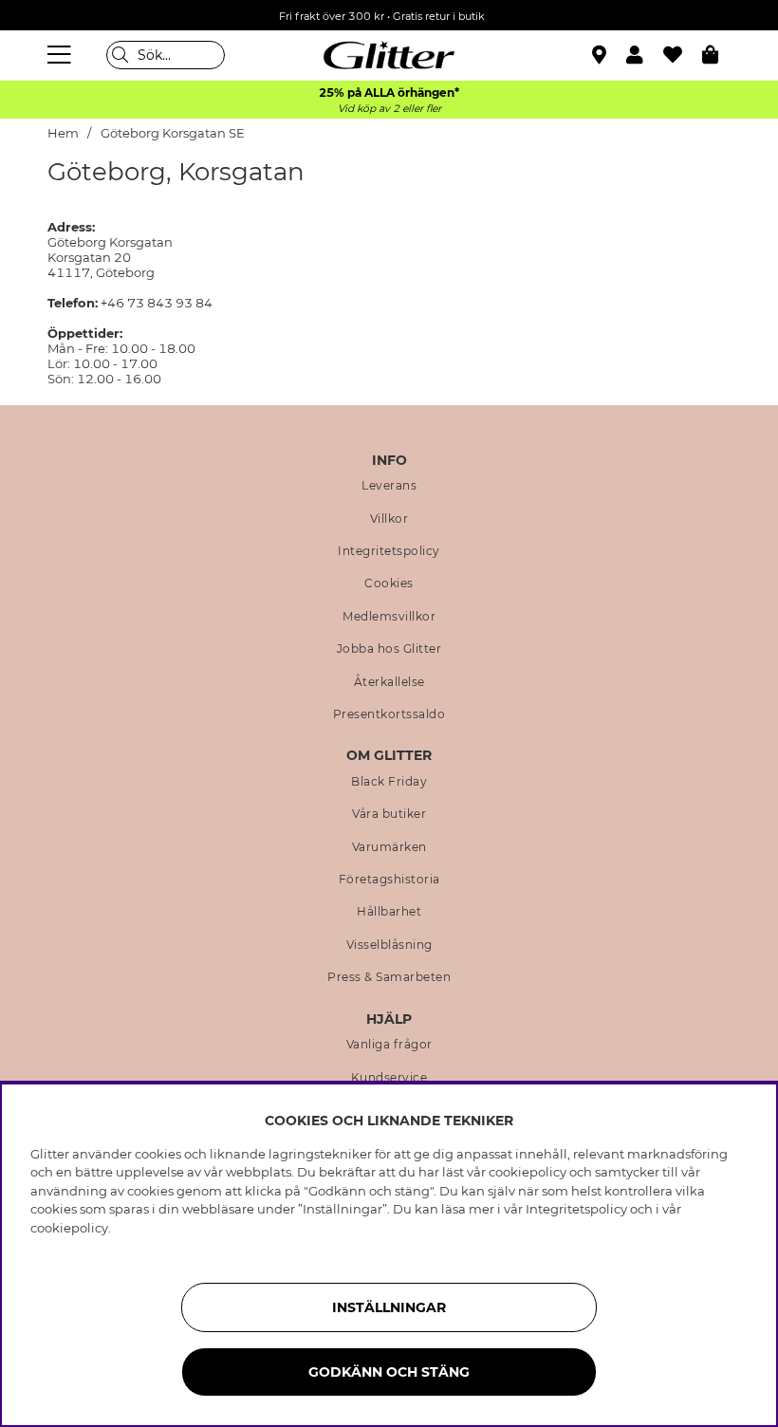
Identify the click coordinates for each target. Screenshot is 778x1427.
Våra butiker (389, 814)
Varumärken (389, 847)
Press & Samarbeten (389, 977)
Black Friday (389, 781)
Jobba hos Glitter (389, 649)
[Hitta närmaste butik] (601, 57)
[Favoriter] (682, 55)
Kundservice (389, 1077)
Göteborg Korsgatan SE (173, 133)
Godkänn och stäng (389, 1372)
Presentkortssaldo (389, 714)
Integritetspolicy (389, 551)
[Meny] (61, 55)
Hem (63, 133)
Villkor (389, 519)
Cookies (389, 583)
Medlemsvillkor (389, 616)
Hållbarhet (389, 911)
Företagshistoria (389, 879)
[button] (644, 55)
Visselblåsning (389, 945)
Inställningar (389, 1307)
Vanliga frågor (389, 1044)
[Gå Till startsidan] (389, 55)
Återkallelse (389, 682)
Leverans (389, 485)
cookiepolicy (69, 1227)
